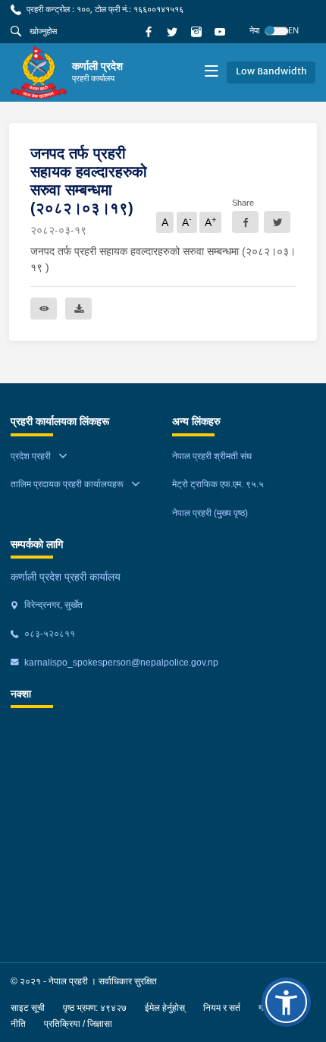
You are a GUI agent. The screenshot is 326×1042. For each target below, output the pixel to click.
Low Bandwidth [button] (271, 72)
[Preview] (43, 308)
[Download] (78, 308)
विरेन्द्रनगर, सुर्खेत (52, 605)
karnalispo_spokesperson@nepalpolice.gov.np (120, 662)
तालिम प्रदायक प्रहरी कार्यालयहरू (67, 484)
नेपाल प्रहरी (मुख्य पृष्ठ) (210, 513)
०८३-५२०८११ (48, 633)
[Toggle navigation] (211, 72)
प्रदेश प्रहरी (31, 456)
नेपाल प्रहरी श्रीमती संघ (212, 456)
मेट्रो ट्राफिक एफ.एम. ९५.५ (218, 484)
